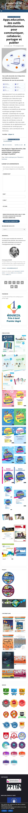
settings (12, 808)
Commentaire (7, 174)
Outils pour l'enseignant (14, 16)
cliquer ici (11, 134)
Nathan (3, 273)
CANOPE (22, 271)
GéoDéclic (20, 273)
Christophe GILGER (19, 46)
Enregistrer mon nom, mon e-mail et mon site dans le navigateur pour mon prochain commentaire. (14, 216)
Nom (4, 194)
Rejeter (10, 810)
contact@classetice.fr (12, 268)
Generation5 (17, 271)
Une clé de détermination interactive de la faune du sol (8, 144)
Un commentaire (7, 141)
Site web (5, 206)
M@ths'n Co (8, 274)
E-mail (5, 200)
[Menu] (1, 11)
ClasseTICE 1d (14, 3)
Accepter (4, 810)
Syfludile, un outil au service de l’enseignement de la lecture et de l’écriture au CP (20, 144)
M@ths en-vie (14, 273)
